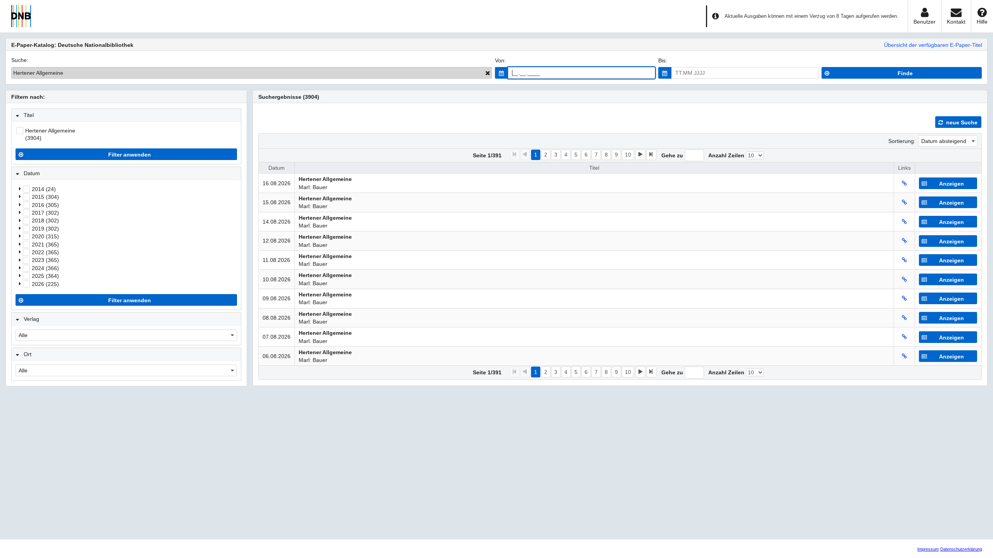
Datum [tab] (32, 173)
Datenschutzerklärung (961, 549)
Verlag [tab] (31, 319)
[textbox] (581, 73)
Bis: (662, 60)
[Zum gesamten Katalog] (487, 72)
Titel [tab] (29, 115)
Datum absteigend (943, 141)
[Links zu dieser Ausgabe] (904, 183)
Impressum (928, 549)
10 (628, 155)
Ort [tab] (27, 354)
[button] (501, 73)
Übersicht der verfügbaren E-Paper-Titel (933, 45)
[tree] (126, 236)
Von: (500, 60)
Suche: (19, 60)
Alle (23, 335)
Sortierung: (901, 141)
